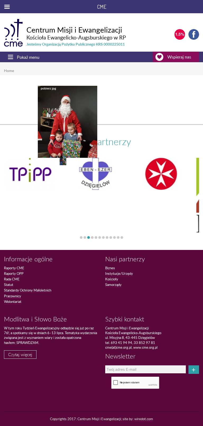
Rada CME (12, 279)
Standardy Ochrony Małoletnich (27, 290)
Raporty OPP (14, 273)
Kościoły (111, 279)
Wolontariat (12, 301)
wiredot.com (143, 418)
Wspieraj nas (179, 57)
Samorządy (113, 284)
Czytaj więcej (20, 354)
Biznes (110, 268)
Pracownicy (12, 296)
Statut (8, 284)
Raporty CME (14, 268)
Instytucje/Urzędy (119, 273)
